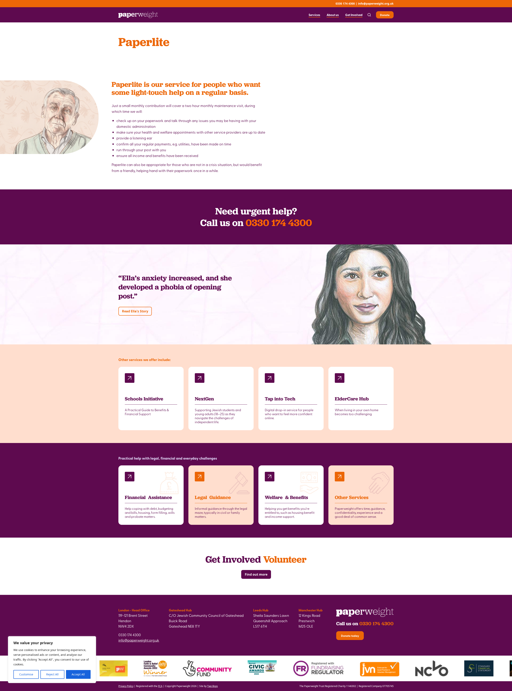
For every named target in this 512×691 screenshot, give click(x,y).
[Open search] (369, 15)
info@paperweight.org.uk (376, 3)
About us (333, 15)
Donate (385, 15)
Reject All (52, 674)
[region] (52, 659)
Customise (26, 674)
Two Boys (212, 686)
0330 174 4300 (345, 3)
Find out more (256, 574)
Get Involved (353, 15)
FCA (160, 686)
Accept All (78, 674)
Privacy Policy (125, 686)
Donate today (350, 636)
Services (314, 15)
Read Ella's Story (135, 311)
